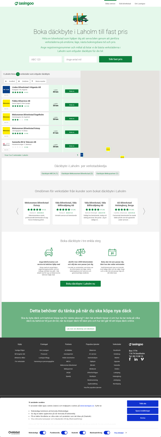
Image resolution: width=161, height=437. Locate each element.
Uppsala (117, 361)
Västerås (117, 365)
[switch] (64, 432)
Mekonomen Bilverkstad (68, 365)
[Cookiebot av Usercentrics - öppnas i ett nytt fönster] (14, 432)
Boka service (110, 3)
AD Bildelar (68, 350)
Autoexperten (68, 354)
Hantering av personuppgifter (44, 361)
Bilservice (92, 350)
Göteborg (117, 354)
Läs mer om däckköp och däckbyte (80, 329)
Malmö (117, 358)
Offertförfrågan (92, 373)
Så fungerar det (20, 354)
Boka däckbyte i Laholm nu (80, 283)
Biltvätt (92, 365)
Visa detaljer (119, 433)
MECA (68, 361)
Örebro (117, 369)
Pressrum (44, 354)
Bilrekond (92, 369)
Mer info (6, 95)
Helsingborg (117, 376)
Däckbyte (92, 376)
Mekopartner (68, 369)
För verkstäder (20, 361)
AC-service (92, 354)
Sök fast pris (115, 59)
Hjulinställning (92, 384)
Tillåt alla (142, 403)
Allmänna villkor (19, 358)
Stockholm (116, 350)
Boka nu (71, 91)
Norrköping (117, 384)
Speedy (68, 376)
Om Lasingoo (140, 3)
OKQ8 (68, 373)
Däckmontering (92, 380)
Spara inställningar (142, 411)
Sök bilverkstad (125, 3)
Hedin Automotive (68, 358)
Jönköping (116, 380)
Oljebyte (92, 361)
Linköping (117, 373)
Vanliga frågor (20, 350)
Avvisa (142, 418)
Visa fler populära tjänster (92, 387)
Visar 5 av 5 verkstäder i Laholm (16, 155)
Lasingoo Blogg (44, 358)
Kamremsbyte (92, 358)
